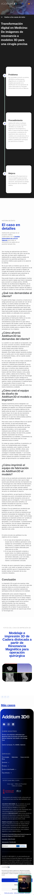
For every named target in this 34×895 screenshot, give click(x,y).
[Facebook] (4, 724)
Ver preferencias (17, 889)
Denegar (17, 885)
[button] (22, 3)
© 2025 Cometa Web (9, 780)
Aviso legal (27, 893)
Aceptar (17, 880)
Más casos (8, 705)
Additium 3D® (15, 716)
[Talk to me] (25, 884)
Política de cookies (8, 893)
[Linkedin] (13, 724)
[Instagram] (8, 724)
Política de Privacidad (19, 893)
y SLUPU (17, 780)
